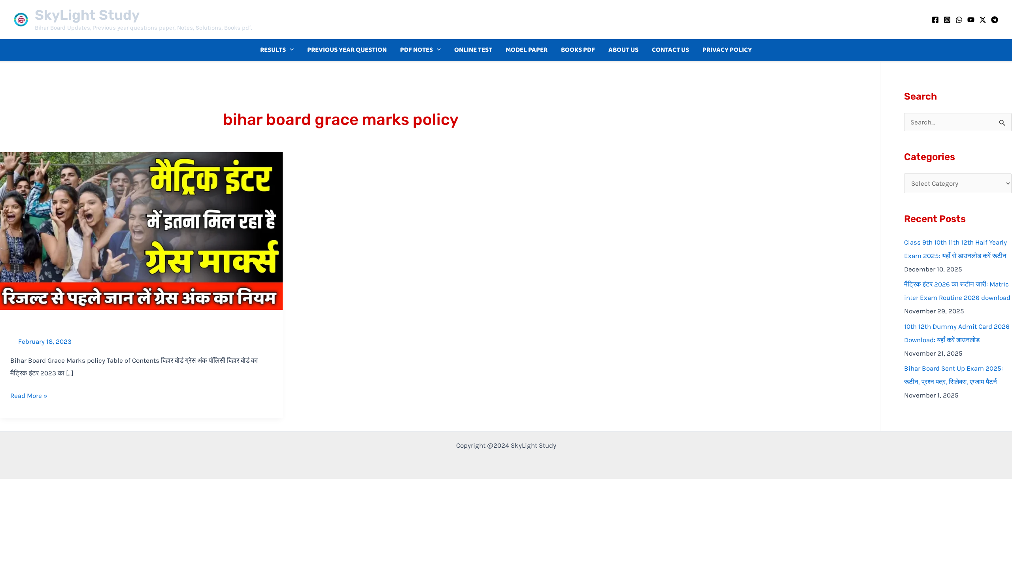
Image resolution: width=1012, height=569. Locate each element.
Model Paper (527, 50)
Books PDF (578, 50)
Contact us (670, 50)
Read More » (28, 394)
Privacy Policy (727, 50)
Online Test (473, 50)
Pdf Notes (416, 50)
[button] (290, 50)
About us (623, 50)
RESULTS (273, 50)
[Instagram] (947, 19)
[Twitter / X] (982, 19)
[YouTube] (970, 19)
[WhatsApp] (959, 19)
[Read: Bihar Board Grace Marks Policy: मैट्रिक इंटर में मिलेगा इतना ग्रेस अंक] (141, 230)
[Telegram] (994, 19)
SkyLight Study (87, 15)
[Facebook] (935, 19)
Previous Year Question (347, 50)
